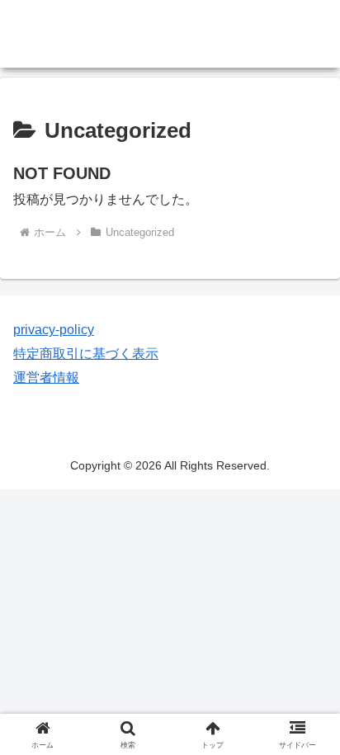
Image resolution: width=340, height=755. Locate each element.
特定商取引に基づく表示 (85, 354)
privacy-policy (53, 330)
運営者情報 (46, 377)
